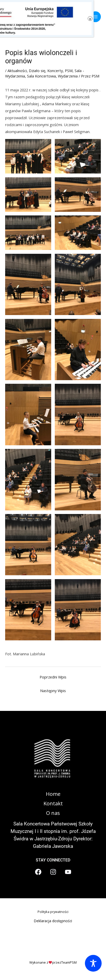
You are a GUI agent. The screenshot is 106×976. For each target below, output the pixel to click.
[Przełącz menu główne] (95, 16)
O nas (53, 812)
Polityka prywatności (53, 911)
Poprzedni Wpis (53, 676)
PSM (69, 70)
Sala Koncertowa (41, 76)
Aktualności (17, 70)
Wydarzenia (68, 76)
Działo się (37, 70)
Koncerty (55, 70)
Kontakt (53, 803)
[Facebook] (38, 872)
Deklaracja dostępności (53, 920)
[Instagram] (53, 872)
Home (53, 793)
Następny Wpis (53, 690)
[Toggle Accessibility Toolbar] (93, 963)
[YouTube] (68, 872)
